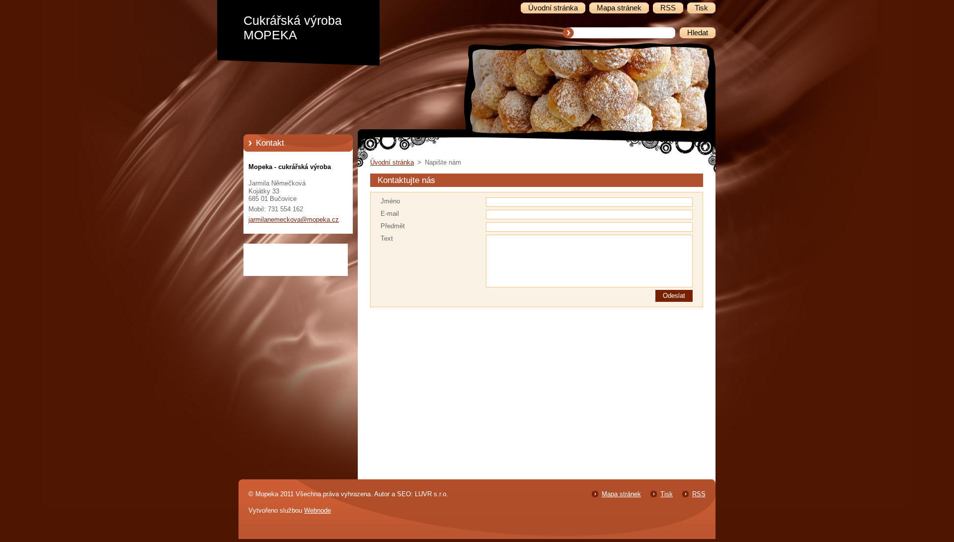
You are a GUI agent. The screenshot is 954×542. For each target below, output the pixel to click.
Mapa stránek (621, 494)
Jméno (390, 201)
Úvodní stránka (392, 162)
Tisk (666, 494)
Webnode (317, 510)
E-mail (390, 213)
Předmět (393, 226)
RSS (699, 494)
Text (387, 238)
